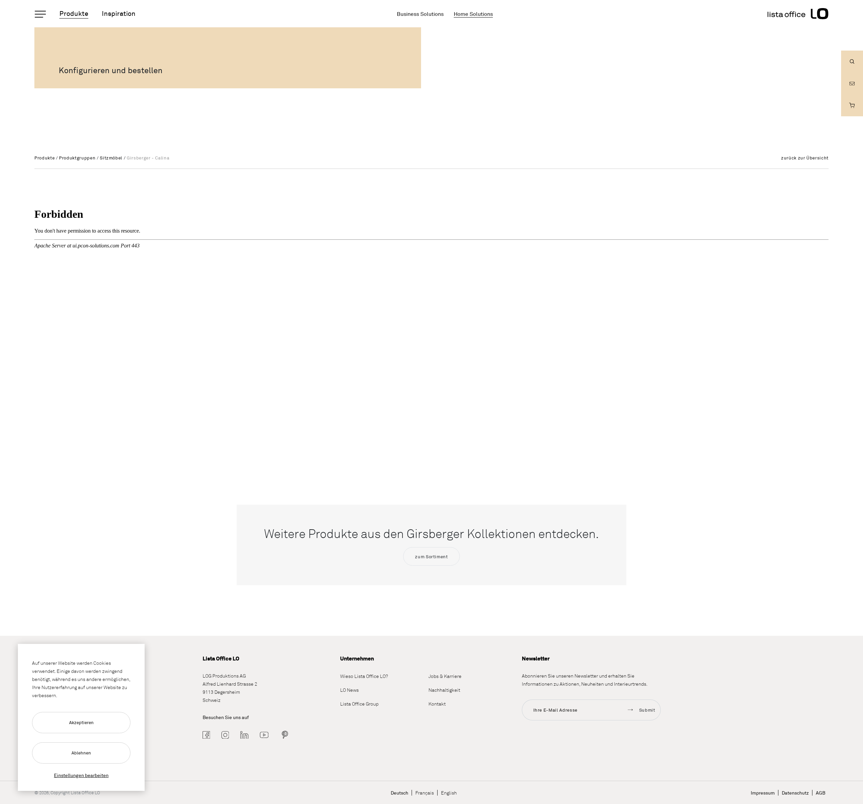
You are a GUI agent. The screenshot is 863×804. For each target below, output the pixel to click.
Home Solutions (473, 13)
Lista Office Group (359, 704)
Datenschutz (795, 793)
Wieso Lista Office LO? (364, 676)
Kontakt (437, 704)
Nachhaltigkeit (444, 690)
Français (424, 793)
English (449, 793)
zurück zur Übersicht (805, 157)
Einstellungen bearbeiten (81, 775)
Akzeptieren (81, 722)
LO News (349, 690)
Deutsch (399, 793)
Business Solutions (420, 13)
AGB (820, 793)
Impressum (763, 793)
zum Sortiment (431, 556)
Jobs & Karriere (445, 676)
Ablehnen (81, 752)
